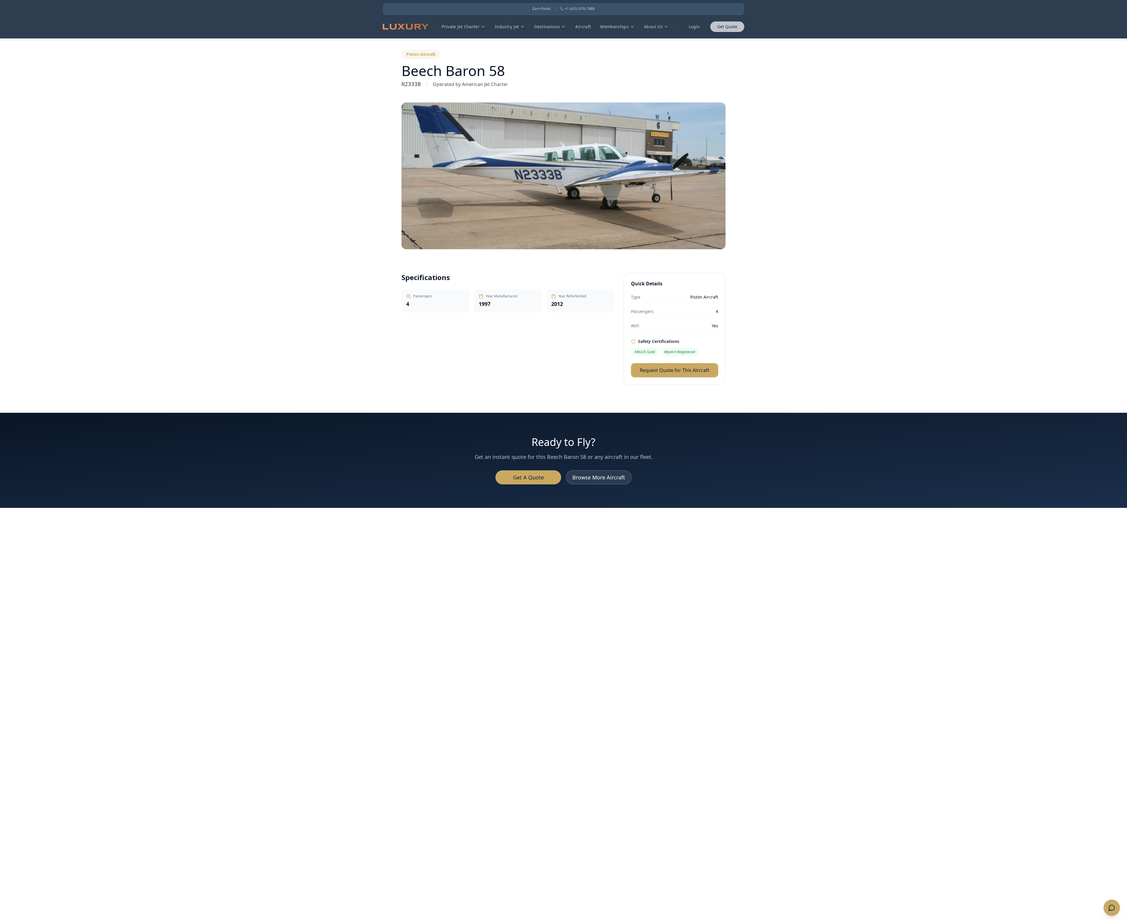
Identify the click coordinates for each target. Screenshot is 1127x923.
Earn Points (541, 8)
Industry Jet (507, 26)
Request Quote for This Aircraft (674, 370)
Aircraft (583, 26)
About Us (653, 26)
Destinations (547, 26)
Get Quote (727, 26)
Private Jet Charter (461, 26)
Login (694, 26)
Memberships (614, 26)
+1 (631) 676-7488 (580, 8)
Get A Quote (528, 477)
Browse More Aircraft (598, 477)
